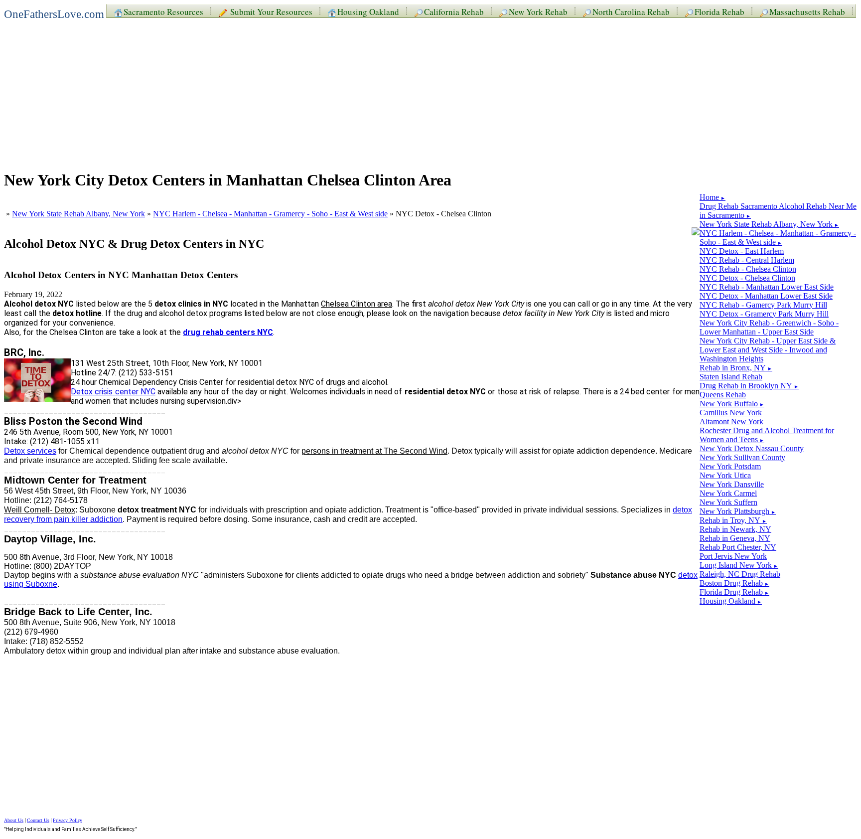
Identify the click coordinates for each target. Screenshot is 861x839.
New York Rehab (538, 11)
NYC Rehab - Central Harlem (747, 260)
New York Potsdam (730, 466)
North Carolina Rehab (631, 11)
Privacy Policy (67, 820)
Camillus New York (731, 412)
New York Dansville (732, 484)
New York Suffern (728, 502)
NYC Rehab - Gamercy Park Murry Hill (763, 305)
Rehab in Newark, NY (735, 529)
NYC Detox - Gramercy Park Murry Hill (764, 314)
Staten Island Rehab (731, 376)
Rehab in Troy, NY (733, 520)
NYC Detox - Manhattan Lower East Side (766, 296)
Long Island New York (739, 565)
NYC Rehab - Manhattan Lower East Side (767, 287)
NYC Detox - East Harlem (742, 251)
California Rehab (454, 11)
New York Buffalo (732, 403)
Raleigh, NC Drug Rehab (740, 574)
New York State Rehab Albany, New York (78, 213)
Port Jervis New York (733, 556)
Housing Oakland (368, 11)
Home (712, 197)
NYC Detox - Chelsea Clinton (747, 278)
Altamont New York (731, 421)
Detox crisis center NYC (113, 391)
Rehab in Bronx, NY (736, 367)
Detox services (30, 451)
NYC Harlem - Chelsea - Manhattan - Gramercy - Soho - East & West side (270, 213)
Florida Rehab (719, 11)
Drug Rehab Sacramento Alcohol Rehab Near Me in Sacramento (778, 210)
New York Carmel (728, 493)
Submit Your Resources (270, 11)
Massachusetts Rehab (807, 11)
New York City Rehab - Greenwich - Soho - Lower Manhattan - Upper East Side (769, 327)
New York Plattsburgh (738, 511)
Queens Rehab (723, 394)
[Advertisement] (303, 91)
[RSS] (696, 232)
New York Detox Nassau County (752, 448)
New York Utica (725, 475)
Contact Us (38, 820)
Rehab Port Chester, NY (738, 547)
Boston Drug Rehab (734, 583)
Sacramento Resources (163, 11)
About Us (13, 820)
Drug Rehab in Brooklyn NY (749, 385)
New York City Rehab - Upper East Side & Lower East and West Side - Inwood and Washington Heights (768, 349)
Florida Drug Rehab (734, 592)
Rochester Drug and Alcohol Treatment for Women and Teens (767, 435)
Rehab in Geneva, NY (735, 538)
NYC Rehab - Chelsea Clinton (748, 269)
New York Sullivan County (742, 457)
